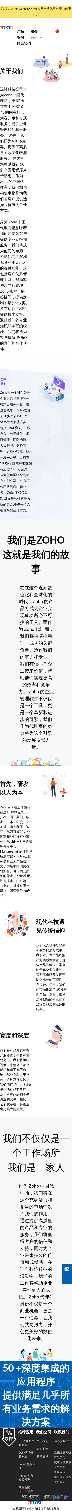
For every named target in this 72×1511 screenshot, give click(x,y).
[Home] (6, 27)
